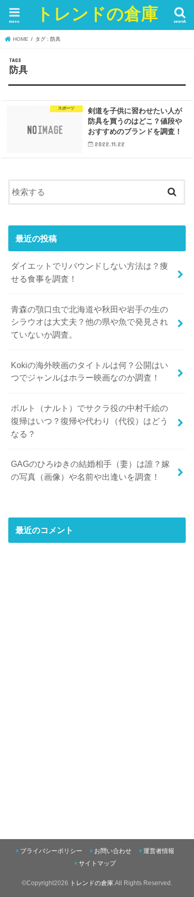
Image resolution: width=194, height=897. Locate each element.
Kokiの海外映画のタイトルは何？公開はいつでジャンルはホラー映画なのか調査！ (89, 371)
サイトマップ (97, 863)
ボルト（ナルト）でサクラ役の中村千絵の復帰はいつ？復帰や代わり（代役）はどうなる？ (89, 420)
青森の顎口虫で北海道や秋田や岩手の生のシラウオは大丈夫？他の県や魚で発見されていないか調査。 (89, 322)
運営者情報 (158, 851)
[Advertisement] (97, 691)
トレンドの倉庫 (97, 13)
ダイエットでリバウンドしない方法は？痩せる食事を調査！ (89, 272)
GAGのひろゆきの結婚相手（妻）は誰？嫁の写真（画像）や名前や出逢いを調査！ (90, 470)
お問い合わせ (112, 851)
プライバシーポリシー (51, 851)
